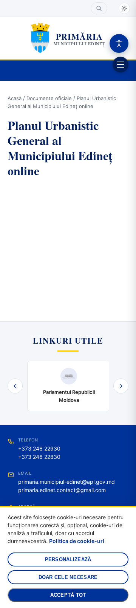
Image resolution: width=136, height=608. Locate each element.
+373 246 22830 (39, 457)
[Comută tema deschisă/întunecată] (124, 8)
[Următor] (120, 386)
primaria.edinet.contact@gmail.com (62, 490)
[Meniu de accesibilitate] (119, 43)
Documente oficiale (49, 98)
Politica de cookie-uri (76, 541)
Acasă (15, 98)
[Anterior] (15, 386)
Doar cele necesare (68, 577)
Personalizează (68, 559)
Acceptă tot (68, 595)
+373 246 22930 (39, 448)
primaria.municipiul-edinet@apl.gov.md (66, 481)
